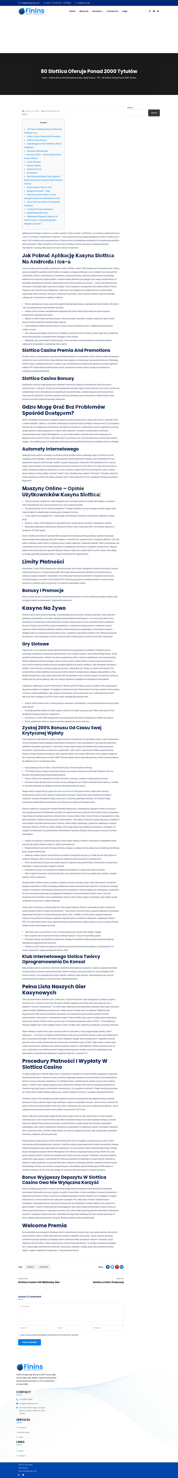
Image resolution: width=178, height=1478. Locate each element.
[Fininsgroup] (32, 11)
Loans (20, 1437)
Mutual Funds (24, 1432)
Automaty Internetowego (37, 151)
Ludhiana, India (83, 3)
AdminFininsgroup (52, 111)
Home (44, 78)
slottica (30, 1267)
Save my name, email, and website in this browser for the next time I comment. (50, 1335)
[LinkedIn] (122, 1267)
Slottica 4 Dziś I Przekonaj (108, 1282)
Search (130, 107)
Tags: (20, 1267)
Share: (100, 1267)
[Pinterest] (117, 1267)
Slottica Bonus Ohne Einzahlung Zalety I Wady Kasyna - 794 (74, 78)
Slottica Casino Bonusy (37, 140)
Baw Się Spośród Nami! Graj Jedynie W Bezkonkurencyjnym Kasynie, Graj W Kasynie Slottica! (43, 180)
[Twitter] (112, 1267)
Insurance (22, 1427)
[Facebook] (108, 1267)
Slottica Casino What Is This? (39, 187)
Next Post (120, 1279)
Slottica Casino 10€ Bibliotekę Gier (39, 1282)
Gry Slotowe (32, 173)
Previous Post (23, 1279)
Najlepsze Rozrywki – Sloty (38, 191)
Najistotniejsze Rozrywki (37, 213)
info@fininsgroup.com (30, 3)
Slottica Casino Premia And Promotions (44, 136)
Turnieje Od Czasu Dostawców (40, 209)
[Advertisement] (89, 35)
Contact (21, 1456)
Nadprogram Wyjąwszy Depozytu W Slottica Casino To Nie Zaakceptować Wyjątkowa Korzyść (41, 220)
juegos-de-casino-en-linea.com (61, 791)
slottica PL (43, 1267)
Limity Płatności (34, 162)
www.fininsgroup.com (27, 1471)
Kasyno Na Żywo (34, 169)
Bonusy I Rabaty (34, 165)
